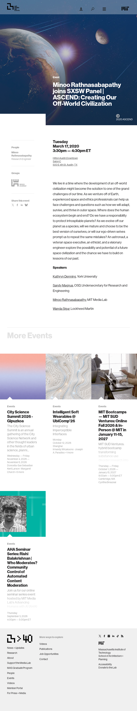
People (10, 673)
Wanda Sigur (61, 309)
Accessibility (105, 664)
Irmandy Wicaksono (63, 449)
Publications (45, 649)
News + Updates (15, 647)
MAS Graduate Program (19, 668)
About (10, 657)
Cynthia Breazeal (107, 482)
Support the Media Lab (19, 662)
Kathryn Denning (64, 276)
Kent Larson (13, 468)
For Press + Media (16, 693)
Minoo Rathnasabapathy (69, 300)
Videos (11, 683)
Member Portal (15, 688)
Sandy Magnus (63, 285)
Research (12, 652)
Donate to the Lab (107, 667)
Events (10, 678)
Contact (43, 659)
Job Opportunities (49, 654)
